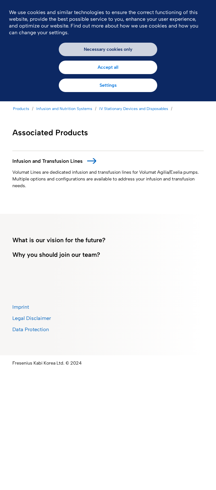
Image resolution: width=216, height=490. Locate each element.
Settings (108, 85)
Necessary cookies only (108, 49)
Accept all (108, 67)
